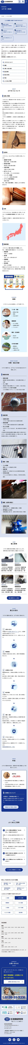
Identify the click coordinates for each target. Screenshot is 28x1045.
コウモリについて (8, 62)
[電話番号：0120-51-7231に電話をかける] (19, 1)
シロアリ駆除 (20, 907)
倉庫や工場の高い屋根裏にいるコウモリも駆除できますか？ (14, 854)
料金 (5, 78)
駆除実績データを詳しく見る (7, 884)
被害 (5, 65)
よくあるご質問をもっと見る (14, 869)
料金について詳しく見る (11, 807)
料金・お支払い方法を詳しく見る (20, 884)
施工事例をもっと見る (14, 598)
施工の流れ (7, 74)
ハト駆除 (7, 897)
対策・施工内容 (8, 68)
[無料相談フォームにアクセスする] (23, 1)
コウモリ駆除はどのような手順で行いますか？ (14, 860)
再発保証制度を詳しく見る (8, 747)
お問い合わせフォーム (14, 631)
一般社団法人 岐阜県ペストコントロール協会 (13, 1030)
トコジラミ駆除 (7, 912)
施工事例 (6, 71)
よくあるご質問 (8, 81)
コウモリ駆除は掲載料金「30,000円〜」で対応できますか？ (13, 831)
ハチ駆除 (7, 907)
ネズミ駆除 (20, 902)
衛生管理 (20, 912)
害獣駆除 (7, 902)
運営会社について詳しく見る (20, 888)
